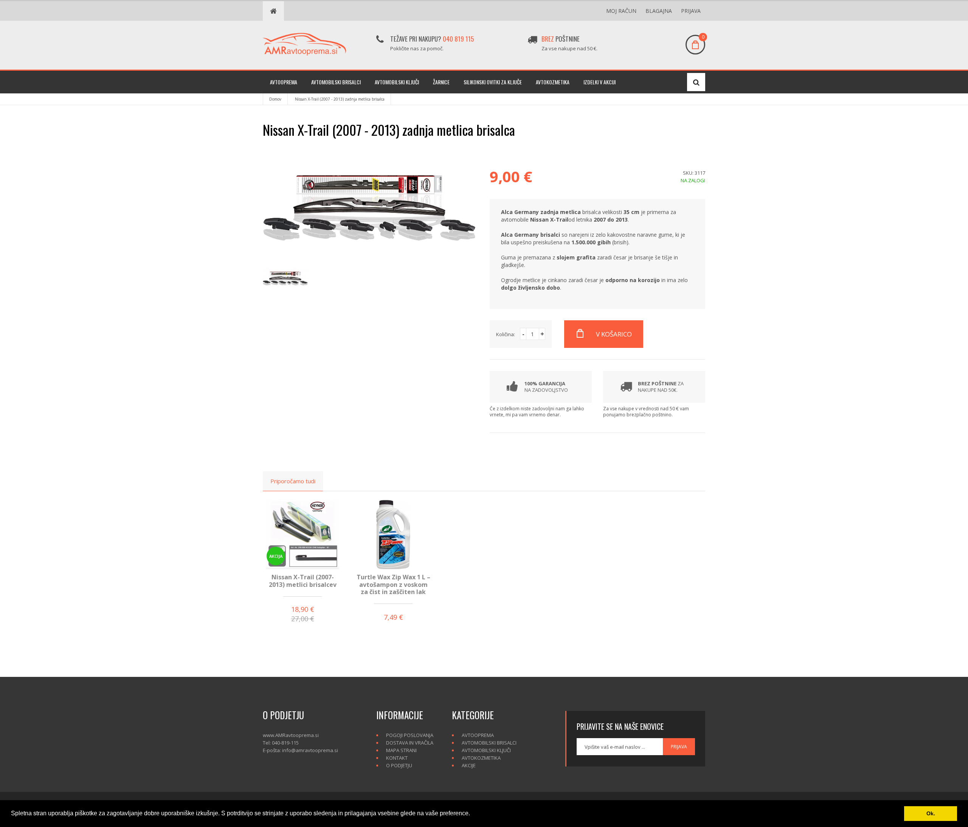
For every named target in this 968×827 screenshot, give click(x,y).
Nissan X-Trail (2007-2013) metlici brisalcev (303, 580)
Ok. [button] (930, 813)
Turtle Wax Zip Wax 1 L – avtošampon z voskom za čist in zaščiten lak (393, 584)
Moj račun (621, 10)
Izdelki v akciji (599, 82)
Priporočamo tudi (292, 481)
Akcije (469, 765)
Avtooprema (283, 82)
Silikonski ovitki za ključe (493, 82)
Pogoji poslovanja (409, 735)
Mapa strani (401, 750)
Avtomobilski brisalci (336, 82)
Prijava (691, 10)
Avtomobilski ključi (397, 82)
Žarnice (441, 82)
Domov (275, 99)
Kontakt (397, 757)
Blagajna (658, 10)
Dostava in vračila (409, 742)
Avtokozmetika (552, 82)
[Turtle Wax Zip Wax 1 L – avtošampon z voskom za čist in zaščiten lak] (393, 534)
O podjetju (399, 765)
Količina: (505, 334)
